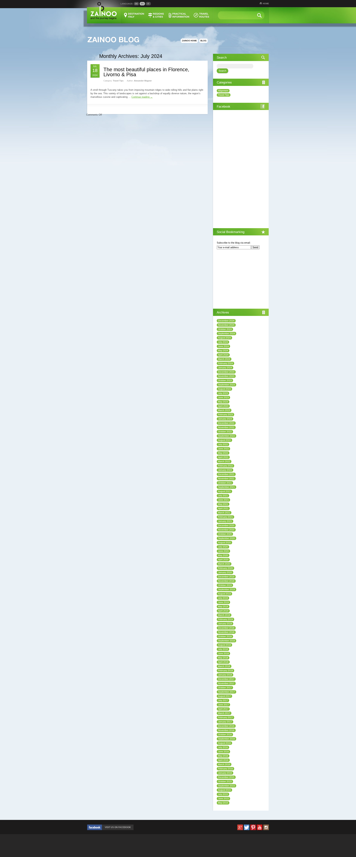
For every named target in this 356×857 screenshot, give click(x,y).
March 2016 (224, 764)
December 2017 (226, 679)
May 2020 (223, 555)
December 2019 (226, 576)
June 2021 (223, 500)
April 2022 (223, 457)
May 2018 (223, 657)
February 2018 (225, 670)
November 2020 (226, 529)
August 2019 (224, 593)
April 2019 (223, 611)
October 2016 (225, 734)
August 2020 (224, 542)
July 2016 (223, 747)
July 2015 (223, 794)
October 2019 (225, 585)
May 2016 (223, 756)
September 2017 (226, 692)
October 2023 (225, 380)
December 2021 (226, 474)
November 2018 (226, 632)
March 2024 (224, 359)
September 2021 (226, 487)
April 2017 (223, 709)
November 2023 (226, 376)
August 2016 (224, 743)
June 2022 (223, 448)
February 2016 (225, 768)
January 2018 (225, 675)
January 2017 (225, 721)
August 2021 (224, 491)
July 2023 (223, 393)
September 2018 (226, 640)
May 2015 (223, 803)
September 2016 (226, 739)
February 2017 (225, 717)
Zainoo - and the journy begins (103, 11)
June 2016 (223, 751)
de (136, 4)
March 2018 (224, 666)
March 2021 (224, 512)
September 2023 (226, 384)
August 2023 (224, 389)
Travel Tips (118, 81)
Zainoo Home (189, 41)
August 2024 (224, 337)
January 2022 (225, 470)
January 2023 (225, 419)
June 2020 (223, 551)
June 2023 (223, 397)
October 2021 (225, 483)
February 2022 (225, 465)
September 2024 (226, 333)
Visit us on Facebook (118, 827)
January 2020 (225, 572)
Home (266, 3)
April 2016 (223, 760)
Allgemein (223, 90)
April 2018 (223, 662)
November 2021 (226, 478)
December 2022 (226, 423)
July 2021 (223, 495)
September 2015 (226, 785)
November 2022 (226, 427)
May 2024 (223, 350)
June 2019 (223, 602)
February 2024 (225, 363)
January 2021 (225, 521)
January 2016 (225, 773)
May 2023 (223, 401)
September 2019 (226, 589)
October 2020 (225, 534)
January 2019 (225, 623)
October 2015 (225, 781)
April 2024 (223, 355)
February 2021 (225, 517)
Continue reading (142, 97)
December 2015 (226, 777)
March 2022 (224, 461)
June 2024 (223, 346)
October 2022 (225, 431)
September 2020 (226, 538)
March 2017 (224, 713)
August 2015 (224, 790)
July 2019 (223, 598)
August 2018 (224, 645)
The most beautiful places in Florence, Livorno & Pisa (146, 72)
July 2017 (223, 700)
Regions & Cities (156, 15)
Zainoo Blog (113, 40)
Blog (203, 41)
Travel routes (201, 15)
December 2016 (226, 726)
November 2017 (226, 683)
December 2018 (226, 628)
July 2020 (223, 547)
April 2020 (223, 559)
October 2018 (225, 636)
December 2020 (226, 525)
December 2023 (226, 372)
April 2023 (223, 406)
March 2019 (224, 615)
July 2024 (223, 342)
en (142, 4)
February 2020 (225, 568)
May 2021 (223, 504)
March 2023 (224, 410)
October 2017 (225, 687)
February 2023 (225, 414)
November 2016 (226, 730)
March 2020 (224, 564)
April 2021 (223, 508)
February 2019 (225, 619)
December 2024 (226, 320)
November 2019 (226, 581)
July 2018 (223, 649)
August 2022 (224, 440)
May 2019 (223, 606)
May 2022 (223, 453)
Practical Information (179, 15)
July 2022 (223, 444)
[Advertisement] (241, 279)
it (148, 4)
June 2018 (223, 653)
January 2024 (225, 367)
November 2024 (226, 325)
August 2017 (224, 696)
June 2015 (223, 798)
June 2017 (223, 704)
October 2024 (225, 329)
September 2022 (226, 436)
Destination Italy (134, 15)
